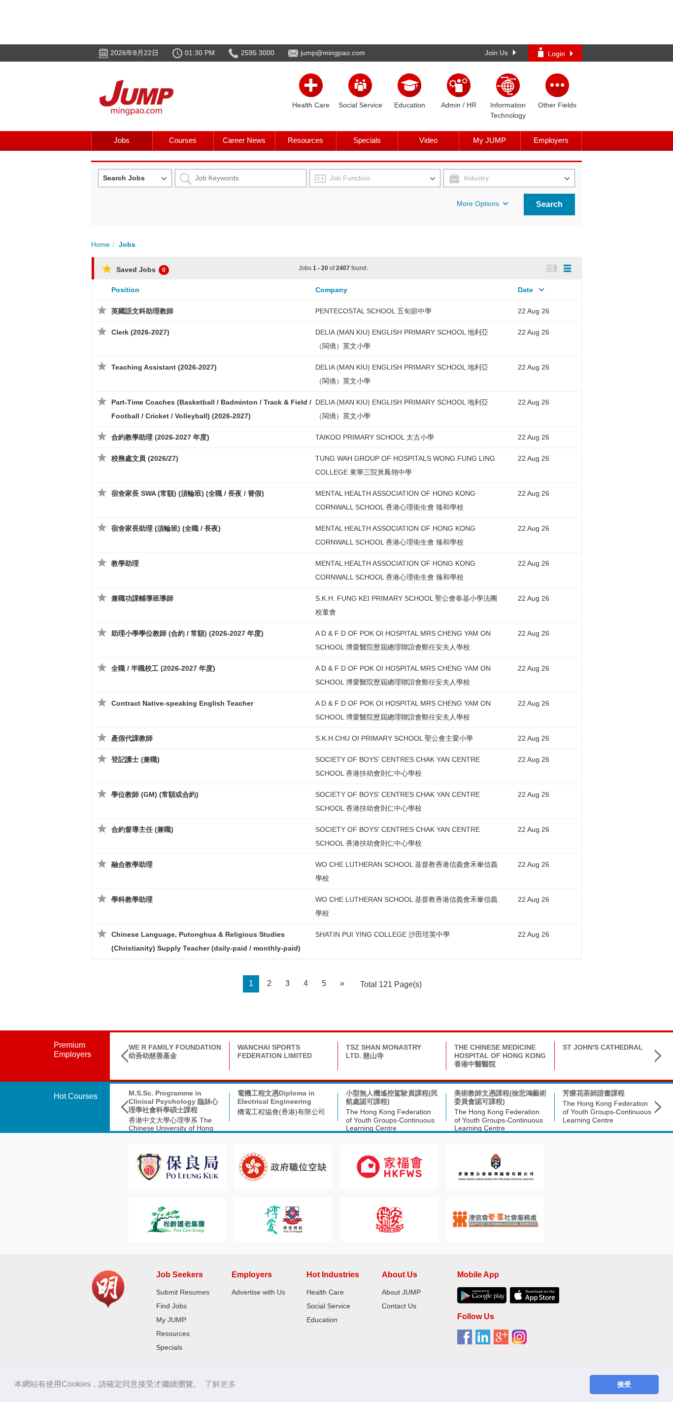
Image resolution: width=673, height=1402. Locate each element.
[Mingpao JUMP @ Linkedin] (484, 1340)
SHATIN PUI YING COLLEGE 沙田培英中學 (382, 934)
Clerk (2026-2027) (140, 332)
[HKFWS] (389, 1166)
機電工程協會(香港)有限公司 (281, 1112)
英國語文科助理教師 (142, 311)
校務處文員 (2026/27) (144, 458)
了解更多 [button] (220, 1384)
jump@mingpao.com (333, 53)
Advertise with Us (258, 1292)
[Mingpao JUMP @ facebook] (466, 1340)
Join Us (496, 53)
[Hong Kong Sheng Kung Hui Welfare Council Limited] (495, 1166)
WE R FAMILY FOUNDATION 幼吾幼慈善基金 (175, 1051)
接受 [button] (624, 1384)
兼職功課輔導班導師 (142, 598)
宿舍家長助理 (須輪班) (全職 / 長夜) (166, 528)
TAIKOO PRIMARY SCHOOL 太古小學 (374, 437)
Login (556, 54)
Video (428, 140)
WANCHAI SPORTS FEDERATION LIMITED (274, 1051)
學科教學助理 (132, 899)
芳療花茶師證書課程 (594, 1093)
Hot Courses (76, 1096)
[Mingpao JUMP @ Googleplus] (503, 1340)
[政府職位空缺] (283, 1166)
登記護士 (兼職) (135, 759)
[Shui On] (389, 1219)
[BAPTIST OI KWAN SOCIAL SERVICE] (495, 1219)
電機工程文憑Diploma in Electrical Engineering (276, 1097)
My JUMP (489, 140)
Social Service (328, 1306)
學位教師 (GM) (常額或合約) (155, 794)
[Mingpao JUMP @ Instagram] (521, 1340)
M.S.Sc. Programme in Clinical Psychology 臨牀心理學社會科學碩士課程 (173, 1101)
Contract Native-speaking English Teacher (182, 703)
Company (331, 290)
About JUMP (401, 1292)
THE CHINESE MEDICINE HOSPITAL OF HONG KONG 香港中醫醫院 (500, 1055)
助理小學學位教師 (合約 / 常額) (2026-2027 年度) (187, 633)
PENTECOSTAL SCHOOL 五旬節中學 (373, 311)
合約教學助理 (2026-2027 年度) (160, 437)
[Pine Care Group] (177, 1219)
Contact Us (399, 1306)
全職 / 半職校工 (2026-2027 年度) (163, 668)
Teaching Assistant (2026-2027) (164, 367)
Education (321, 1320)
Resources (305, 140)
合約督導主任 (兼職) (142, 829)
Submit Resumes (182, 1292)
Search (549, 204)
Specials (367, 140)
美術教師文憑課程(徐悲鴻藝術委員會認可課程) (500, 1097)
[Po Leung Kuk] (177, 1166)
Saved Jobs (140, 270)
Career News (244, 140)
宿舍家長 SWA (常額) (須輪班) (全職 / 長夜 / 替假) (187, 493)
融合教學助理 (132, 864)
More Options (478, 203)
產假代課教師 (132, 738)
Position (125, 290)
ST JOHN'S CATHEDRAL (603, 1047)
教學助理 (125, 563)
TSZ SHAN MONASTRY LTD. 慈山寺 (383, 1051)
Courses (183, 140)
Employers (551, 140)
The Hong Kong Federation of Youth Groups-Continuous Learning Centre (390, 1120)
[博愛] (283, 1219)
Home (100, 244)
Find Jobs (171, 1306)
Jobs (122, 140)
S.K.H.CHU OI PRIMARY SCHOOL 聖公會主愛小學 (394, 738)
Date (525, 290)
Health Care (325, 1292)
